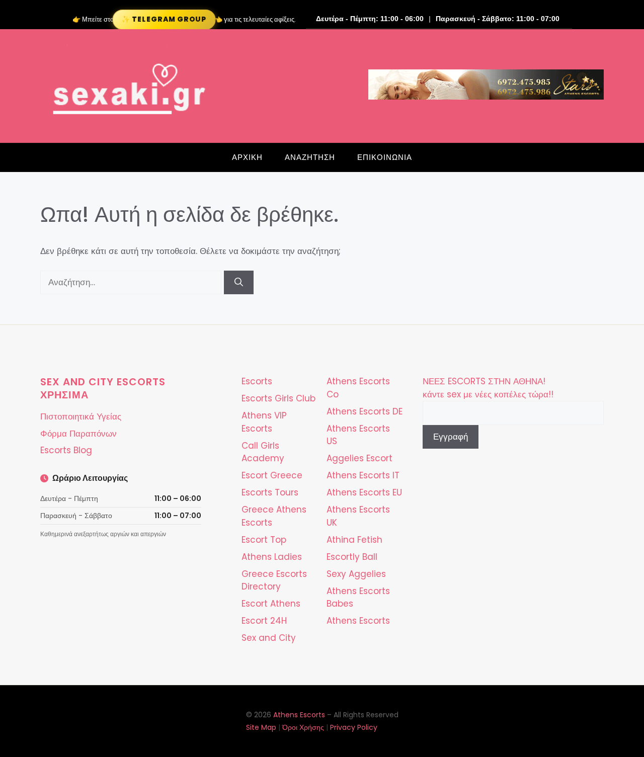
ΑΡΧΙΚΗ (247, 157)
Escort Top (264, 540)
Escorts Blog (66, 450)
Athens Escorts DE (365, 411)
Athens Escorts (358, 621)
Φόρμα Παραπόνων (78, 434)
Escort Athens (271, 604)
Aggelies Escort (359, 458)
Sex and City (269, 638)
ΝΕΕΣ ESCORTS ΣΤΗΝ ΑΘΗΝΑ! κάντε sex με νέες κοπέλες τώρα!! (488, 387)
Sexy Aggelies (356, 574)
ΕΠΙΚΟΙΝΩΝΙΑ (384, 157)
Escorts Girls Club (278, 398)
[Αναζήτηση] (239, 283)
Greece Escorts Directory (274, 580)
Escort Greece (272, 475)
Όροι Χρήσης (303, 727)
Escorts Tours (270, 492)
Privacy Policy (353, 727)
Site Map (261, 727)
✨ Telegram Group (163, 19)
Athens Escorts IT (363, 475)
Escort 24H (264, 621)
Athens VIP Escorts (264, 422)
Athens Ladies (272, 557)
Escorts (257, 381)
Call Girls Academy (263, 452)
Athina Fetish (354, 540)
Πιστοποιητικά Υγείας (80, 416)
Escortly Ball (352, 557)
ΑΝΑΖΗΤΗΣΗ (310, 157)
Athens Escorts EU (364, 492)
